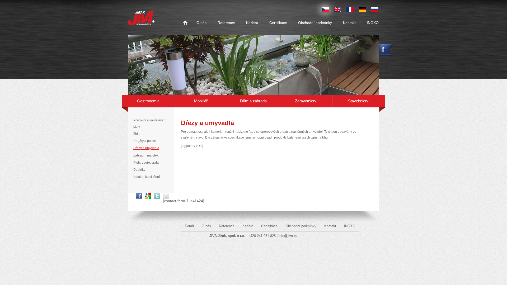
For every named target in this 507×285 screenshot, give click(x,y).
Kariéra (252, 23)
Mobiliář (201, 101)
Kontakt (349, 23)
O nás (201, 23)
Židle (136, 134)
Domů (185, 23)
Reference (226, 23)
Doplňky (139, 170)
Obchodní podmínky (315, 23)
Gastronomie (148, 101)
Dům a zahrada (253, 101)
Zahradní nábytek (145, 155)
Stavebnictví (358, 101)
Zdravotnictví (306, 101)
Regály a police (144, 141)
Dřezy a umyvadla (146, 148)
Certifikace (278, 23)
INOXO (373, 23)
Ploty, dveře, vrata (146, 162)
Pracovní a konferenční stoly (149, 123)
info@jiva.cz (288, 236)
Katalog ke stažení (146, 177)
